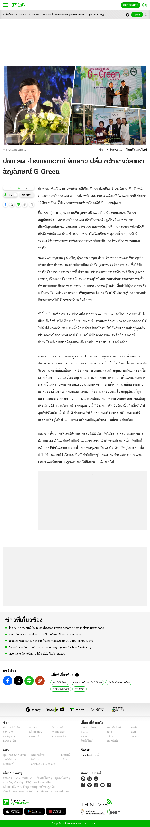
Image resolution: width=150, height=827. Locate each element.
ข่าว (106, 149)
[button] (5, 204)
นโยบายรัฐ (34, 731)
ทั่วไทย (32, 727)
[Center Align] (146, 14)
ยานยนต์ (33, 736)
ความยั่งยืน (9, 740)
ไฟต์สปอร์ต (9, 759)
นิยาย (84, 736)
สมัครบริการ (131, 5)
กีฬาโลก (33, 759)
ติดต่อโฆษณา (56, 791)
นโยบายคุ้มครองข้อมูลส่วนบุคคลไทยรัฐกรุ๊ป (26, 786)
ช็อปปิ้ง (85, 750)
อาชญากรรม (10, 736)
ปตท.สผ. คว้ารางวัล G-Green (87, 682)
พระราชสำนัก (10, 727)
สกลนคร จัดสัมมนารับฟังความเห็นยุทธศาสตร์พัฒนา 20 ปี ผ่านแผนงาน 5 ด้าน (51, 640)
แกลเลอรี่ (8, 763)
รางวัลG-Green (60, 682)
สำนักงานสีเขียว (60, 688)
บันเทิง (84, 731)
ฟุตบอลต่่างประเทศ (13, 754)
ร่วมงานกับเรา (22, 777)
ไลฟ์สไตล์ (86, 740)
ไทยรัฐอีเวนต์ (89, 755)
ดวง (108, 731)
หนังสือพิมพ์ (112, 727)
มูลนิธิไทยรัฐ (58, 777)
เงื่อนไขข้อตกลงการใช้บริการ (18, 791)
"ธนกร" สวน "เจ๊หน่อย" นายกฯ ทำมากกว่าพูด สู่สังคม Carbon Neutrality (50, 647)
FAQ (26, 782)
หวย (131, 731)
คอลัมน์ (133, 727)
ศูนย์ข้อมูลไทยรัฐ (12, 782)
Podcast (134, 736)
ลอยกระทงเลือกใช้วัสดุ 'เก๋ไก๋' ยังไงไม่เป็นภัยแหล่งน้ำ (37, 653)
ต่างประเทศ (57, 731)
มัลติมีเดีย (111, 740)
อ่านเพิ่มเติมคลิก (70, 15)
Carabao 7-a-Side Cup (42, 763)
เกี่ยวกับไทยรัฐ (41, 777)
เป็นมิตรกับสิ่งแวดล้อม (118, 682)
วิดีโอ (109, 736)
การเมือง (7, 731)
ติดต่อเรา (41, 791)
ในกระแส (119, 149)
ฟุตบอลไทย (35, 754)
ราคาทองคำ (57, 736)
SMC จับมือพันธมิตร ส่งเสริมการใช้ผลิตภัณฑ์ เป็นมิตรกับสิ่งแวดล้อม (46, 634)
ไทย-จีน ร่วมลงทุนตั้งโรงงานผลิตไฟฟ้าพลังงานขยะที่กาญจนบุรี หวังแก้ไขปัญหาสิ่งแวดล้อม (57, 628)
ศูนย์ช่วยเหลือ (38, 782)
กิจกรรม (7, 777)
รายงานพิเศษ (88, 727)
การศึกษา (77, 688)
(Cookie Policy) (96, 15)
